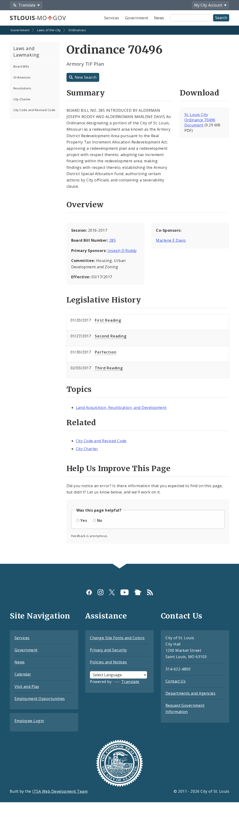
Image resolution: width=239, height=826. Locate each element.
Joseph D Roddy (122, 250)
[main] (119, 295)
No (99, 520)
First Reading (108, 320)
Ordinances (77, 30)
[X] (112, 592)
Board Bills (21, 66)
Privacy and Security (108, 650)
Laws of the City (49, 30)
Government (136, 17)
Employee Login (29, 720)
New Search (86, 77)
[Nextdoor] (137, 592)
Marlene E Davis (171, 240)
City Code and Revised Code (34, 110)
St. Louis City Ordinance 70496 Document (199, 120)
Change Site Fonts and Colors (117, 637)
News (159, 17)
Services (111, 17)
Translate (130, 681)
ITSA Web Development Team (60, 791)
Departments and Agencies (190, 693)
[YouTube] (124, 592)
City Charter (22, 99)
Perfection (105, 352)
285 (112, 240)
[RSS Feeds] (150, 592)
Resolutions (22, 88)
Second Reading (110, 336)
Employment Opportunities (39, 698)
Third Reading (109, 368)
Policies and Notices (108, 662)
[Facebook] (89, 592)
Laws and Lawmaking (26, 51)
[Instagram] (100, 592)
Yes (83, 520)
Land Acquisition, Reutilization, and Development (121, 407)
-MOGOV (38, 18)
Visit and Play (26, 686)
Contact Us (175, 681)
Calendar (22, 674)
